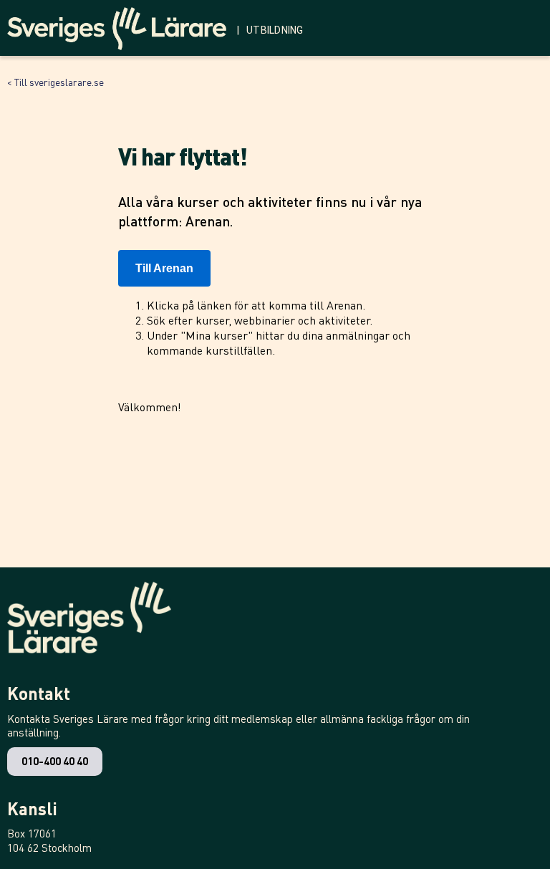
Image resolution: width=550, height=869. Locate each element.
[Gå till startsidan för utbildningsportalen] (122, 25)
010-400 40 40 (54, 761)
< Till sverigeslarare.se (55, 81)
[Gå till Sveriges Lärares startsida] (89, 625)
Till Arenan (164, 268)
